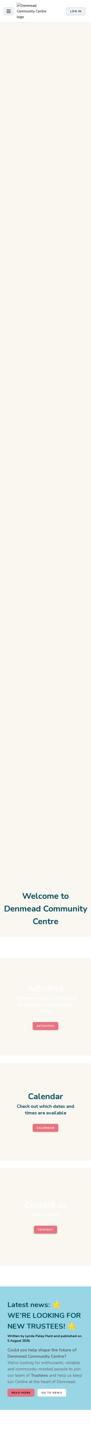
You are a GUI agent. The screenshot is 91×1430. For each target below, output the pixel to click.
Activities (45, 1026)
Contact (45, 1230)
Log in (75, 11)
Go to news (51, 1393)
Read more (21, 1393)
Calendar (45, 1128)
